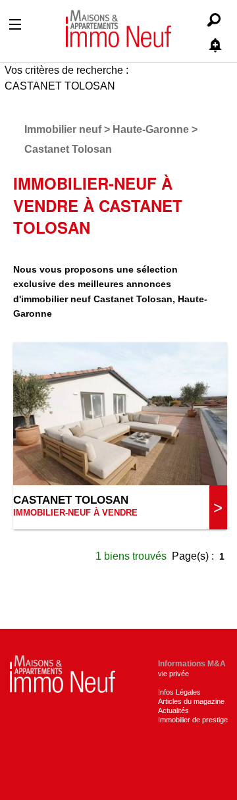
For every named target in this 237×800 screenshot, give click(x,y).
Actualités (173, 710)
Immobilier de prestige (193, 720)
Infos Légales (179, 692)
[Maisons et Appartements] (62, 672)
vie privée (173, 674)
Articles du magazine (191, 701)
